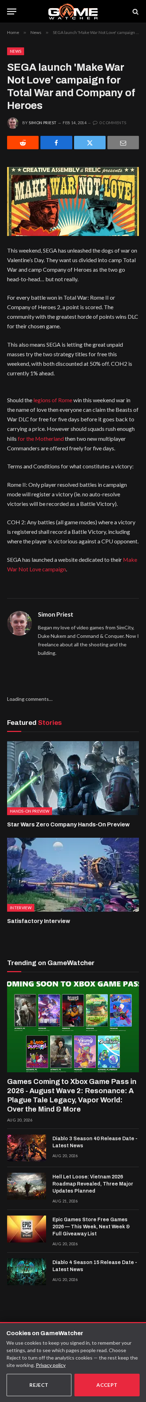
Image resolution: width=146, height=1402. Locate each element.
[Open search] (135, 11)
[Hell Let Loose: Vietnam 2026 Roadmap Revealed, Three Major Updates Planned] (26, 1186)
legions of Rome (52, 400)
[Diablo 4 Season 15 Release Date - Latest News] (26, 1271)
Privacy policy (51, 1365)
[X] (90, 142)
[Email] (123, 142)
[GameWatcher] (73, 11)
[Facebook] (56, 142)
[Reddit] (23, 142)
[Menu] (11, 11)
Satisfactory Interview (38, 921)
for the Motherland (41, 438)
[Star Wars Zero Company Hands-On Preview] (73, 778)
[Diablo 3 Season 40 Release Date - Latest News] (26, 1148)
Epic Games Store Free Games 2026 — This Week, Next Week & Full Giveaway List (91, 1226)
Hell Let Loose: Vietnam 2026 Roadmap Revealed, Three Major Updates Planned (92, 1184)
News (15, 51)
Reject (39, 1385)
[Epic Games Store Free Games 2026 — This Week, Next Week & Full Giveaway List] (26, 1229)
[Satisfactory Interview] (73, 875)
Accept (107, 1385)
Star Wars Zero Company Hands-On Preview (68, 824)
